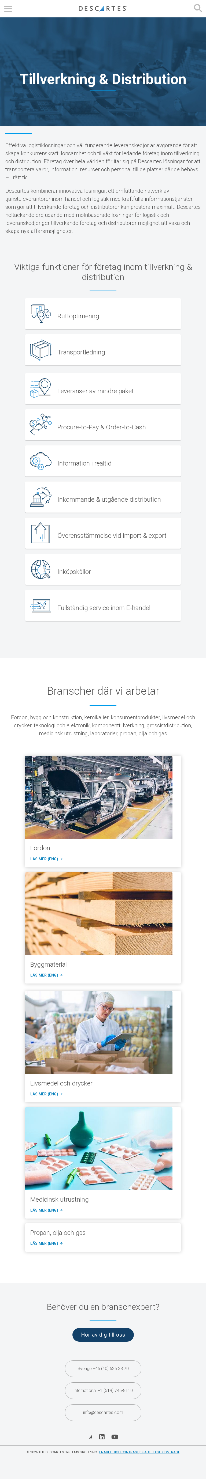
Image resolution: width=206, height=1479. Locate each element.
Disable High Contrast (159, 1452)
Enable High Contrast (119, 1452)
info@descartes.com (103, 1412)
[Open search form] (198, 8)
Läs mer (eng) (45, 859)
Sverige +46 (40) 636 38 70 (103, 1368)
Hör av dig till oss (103, 1335)
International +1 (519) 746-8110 (103, 1390)
